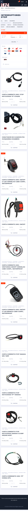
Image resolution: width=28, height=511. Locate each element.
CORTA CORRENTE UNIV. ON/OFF (13, 224)
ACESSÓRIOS (12, 20)
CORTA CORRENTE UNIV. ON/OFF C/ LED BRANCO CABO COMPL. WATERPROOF (13, 311)
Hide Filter (13, 41)
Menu (25, 5)
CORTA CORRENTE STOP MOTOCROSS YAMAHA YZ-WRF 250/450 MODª (13, 433)
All (1, 20)
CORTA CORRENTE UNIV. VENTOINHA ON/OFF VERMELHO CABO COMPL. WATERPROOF (13, 267)
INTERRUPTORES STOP (13, 177)
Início (2, 8)
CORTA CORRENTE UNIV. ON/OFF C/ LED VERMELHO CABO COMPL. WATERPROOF (14, 181)
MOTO (6, 20)
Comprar (15, 105)
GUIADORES (15, 133)
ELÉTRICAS (3, 24)
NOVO (7, 64)
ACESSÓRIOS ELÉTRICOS (10, 8)
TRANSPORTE (20, 26)
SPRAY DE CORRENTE (10, 26)
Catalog (4, 32)
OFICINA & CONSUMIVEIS (18, 24)
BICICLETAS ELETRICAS (17, 22)
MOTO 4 (9, 24)
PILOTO (2, 26)
